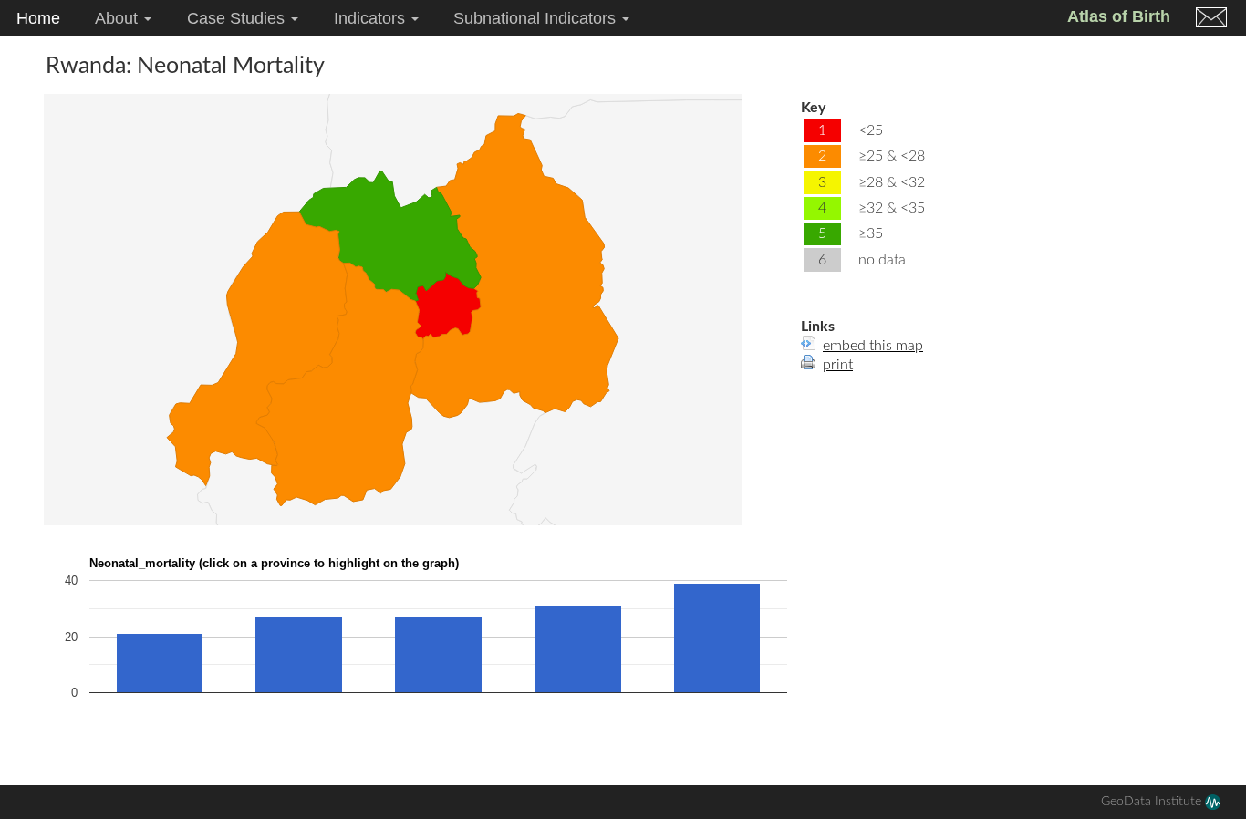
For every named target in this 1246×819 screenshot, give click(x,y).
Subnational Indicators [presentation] (536, 18)
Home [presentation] (38, 18)
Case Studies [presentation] (238, 18)
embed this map (873, 345)
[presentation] (1210, 20)
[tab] (38, 18)
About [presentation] (118, 18)
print (838, 365)
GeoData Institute (1153, 801)
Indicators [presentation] (372, 18)
